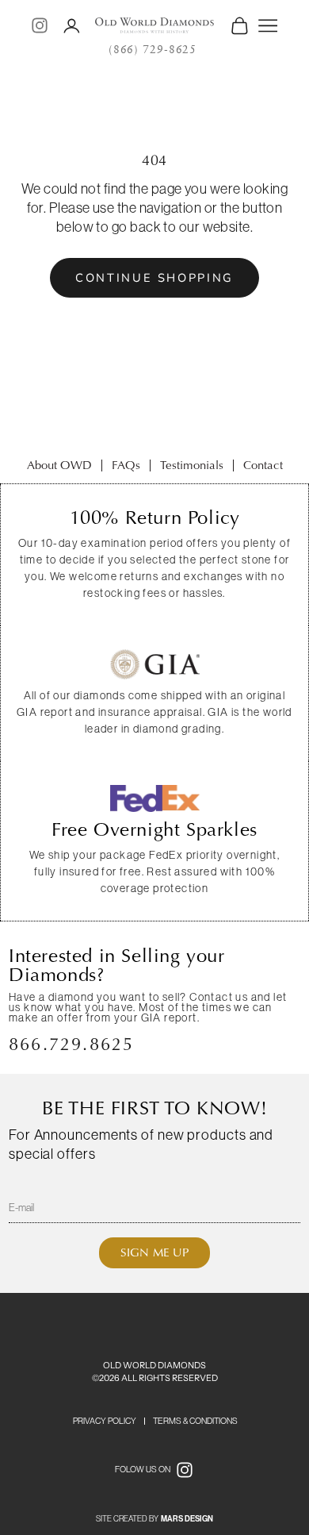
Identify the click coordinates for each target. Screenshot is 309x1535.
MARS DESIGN (187, 1519)
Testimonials (191, 465)
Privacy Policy (104, 1420)
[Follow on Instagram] (39, 25)
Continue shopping (154, 278)
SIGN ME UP (154, 1252)
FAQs (126, 465)
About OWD (59, 465)
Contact (263, 465)
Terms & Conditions (195, 1420)
